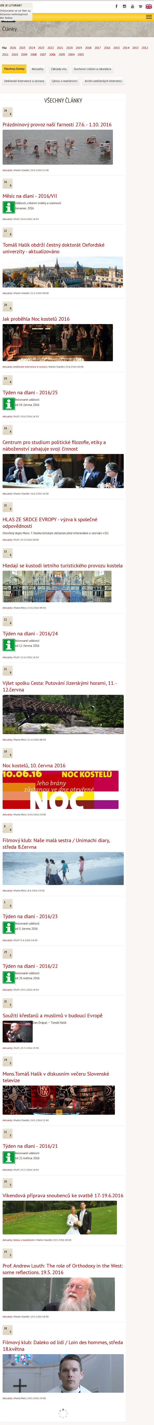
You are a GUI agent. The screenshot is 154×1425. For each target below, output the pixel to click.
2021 (60, 48)
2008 (33, 54)
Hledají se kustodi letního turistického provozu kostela (63, 565)
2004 (71, 54)
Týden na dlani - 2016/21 (30, 1146)
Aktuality (7, 170)
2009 (24, 54)
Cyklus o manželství (24, 1239)
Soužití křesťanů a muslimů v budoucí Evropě (52, 1015)
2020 (69, 48)
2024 (31, 48)
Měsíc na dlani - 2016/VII (30, 196)
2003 (80, 54)
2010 (14, 54)
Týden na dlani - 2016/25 (30, 392)
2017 (97, 48)
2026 (13, 48)
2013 (135, 48)
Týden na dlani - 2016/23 (30, 916)
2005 (62, 54)
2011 (5, 54)
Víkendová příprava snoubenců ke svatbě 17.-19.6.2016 (63, 1195)
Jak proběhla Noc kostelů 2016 (36, 318)
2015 (116, 48)
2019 (79, 48)
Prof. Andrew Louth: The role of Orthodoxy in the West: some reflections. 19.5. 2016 (63, 1269)
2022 (50, 48)
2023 (41, 48)
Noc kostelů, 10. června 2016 (34, 765)
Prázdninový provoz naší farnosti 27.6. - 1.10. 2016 (57, 124)
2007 (43, 54)
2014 (126, 48)
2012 (145, 48)
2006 (52, 54)
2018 (88, 48)
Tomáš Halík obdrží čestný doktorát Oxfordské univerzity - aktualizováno (53, 248)
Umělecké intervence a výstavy (30, 366)
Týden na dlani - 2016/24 (30, 633)
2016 (107, 48)
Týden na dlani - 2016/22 (30, 966)
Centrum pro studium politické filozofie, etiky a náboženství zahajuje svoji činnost (54, 445)
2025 (22, 48)
